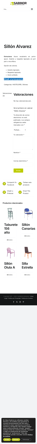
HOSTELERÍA (16, 84)
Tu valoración (19, 135)
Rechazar (15, 439)
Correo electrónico (21, 161)
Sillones (25, 84)
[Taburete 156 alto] (10, 214)
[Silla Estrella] (27, 253)
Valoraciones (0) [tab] (7, 94)
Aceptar (7, 439)
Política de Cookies (27, 298)
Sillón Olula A (9, 265)
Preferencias (26, 439)
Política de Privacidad (14, 298)
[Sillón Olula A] (10, 253)
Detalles (10, 240)
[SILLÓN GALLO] (18, 28)
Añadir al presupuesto (13, 79)
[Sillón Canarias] (27, 214)
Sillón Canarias (28, 226)
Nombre (17, 152)
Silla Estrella (27, 265)
